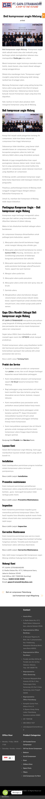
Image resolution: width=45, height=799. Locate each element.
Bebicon (26, 752)
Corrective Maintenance (28, 550)
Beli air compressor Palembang (18, 592)
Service (26, 440)
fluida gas (17, 58)
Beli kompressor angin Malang (22, 16)
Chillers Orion (27, 764)
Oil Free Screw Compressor (32, 748)
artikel (22, 20)
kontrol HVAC (10, 253)
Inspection (22, 526)
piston (11, 371)
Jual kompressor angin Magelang (26, 596)
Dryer (25, 760)
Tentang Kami (23, 359)
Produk (16, 440)
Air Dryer (14, 382)
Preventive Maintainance (28, 500)
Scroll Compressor (29, 756)
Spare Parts (27, 768)
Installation (22, 476)
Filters (25, 772)
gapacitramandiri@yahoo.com (20, 582)
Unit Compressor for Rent (32, 776)
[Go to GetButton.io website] (5, 796)
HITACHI (25, 337)
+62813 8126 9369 (16, 579)
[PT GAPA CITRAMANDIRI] (21, 7)
